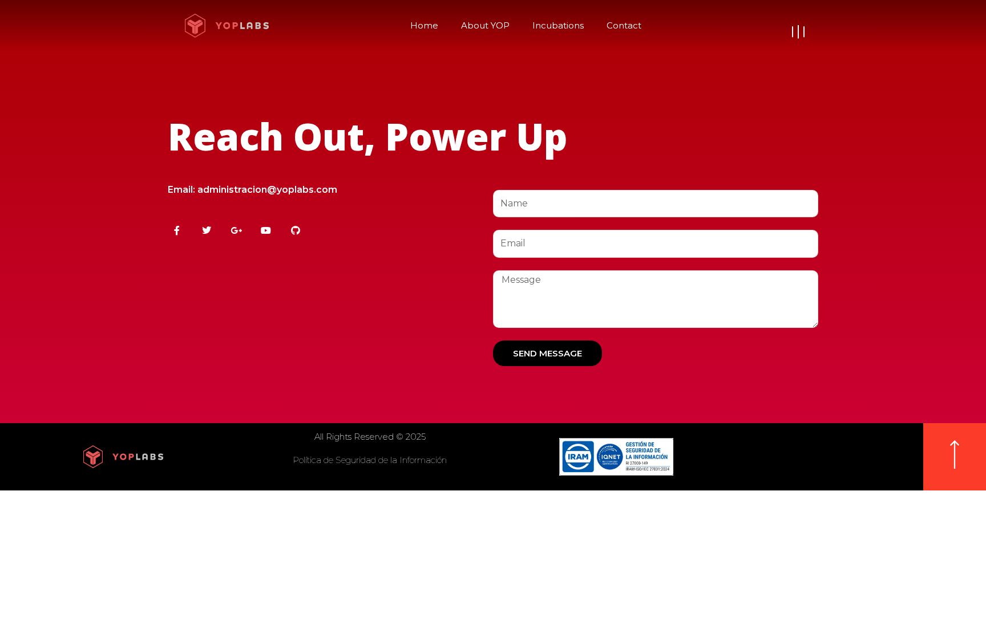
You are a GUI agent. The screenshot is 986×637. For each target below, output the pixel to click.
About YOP (485, 25)
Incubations (558, 25)
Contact (624, 25)
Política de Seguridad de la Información (370, 460)
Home (424, 25)
